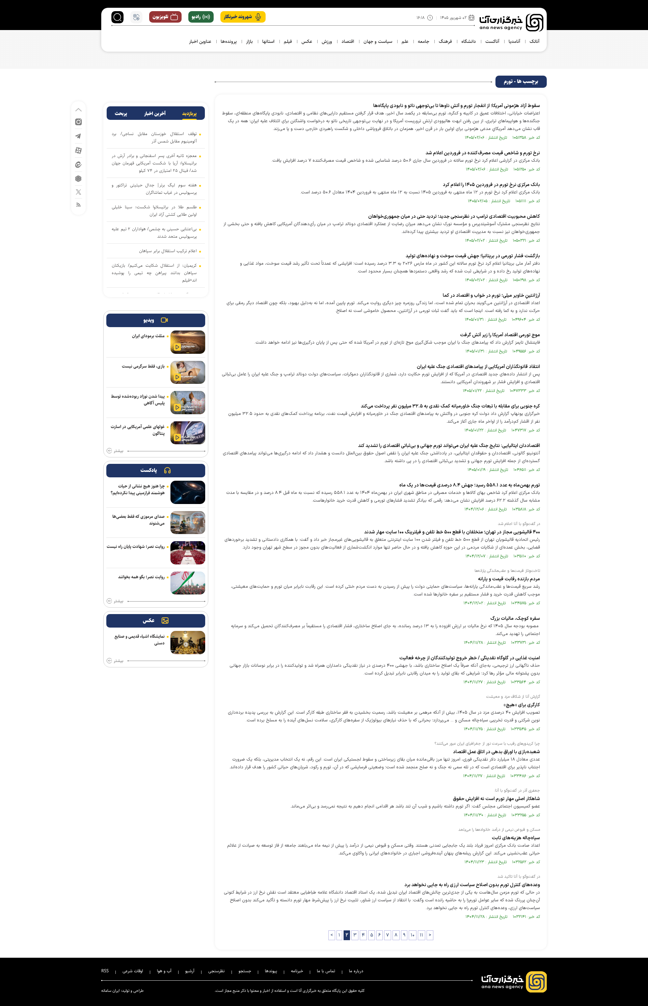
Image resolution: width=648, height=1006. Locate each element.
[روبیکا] (78, 178)
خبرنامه (297, 971)
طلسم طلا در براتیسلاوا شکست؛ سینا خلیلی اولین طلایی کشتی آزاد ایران (154, 211)
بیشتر (118, 451)
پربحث (121, 113)
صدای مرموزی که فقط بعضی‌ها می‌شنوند (138, 520)
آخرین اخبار (155, 113)
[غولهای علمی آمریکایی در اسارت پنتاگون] (187, 433)
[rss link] (78, 204)
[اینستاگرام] (78, 121)
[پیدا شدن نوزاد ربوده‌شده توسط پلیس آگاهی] (187, 402)
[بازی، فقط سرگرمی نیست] (187, 372)
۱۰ (412, 935)
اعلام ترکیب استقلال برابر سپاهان (168, 250)
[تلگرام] (78, 135)
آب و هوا (164, 971)
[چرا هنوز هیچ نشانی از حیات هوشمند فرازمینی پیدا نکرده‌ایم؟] (187, 492)
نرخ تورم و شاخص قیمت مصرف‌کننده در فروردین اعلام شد (483, 153)
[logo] (511, 22)
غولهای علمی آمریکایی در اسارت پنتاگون (138, 430)
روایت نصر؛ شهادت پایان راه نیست (136, 546)
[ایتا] (78, 164)
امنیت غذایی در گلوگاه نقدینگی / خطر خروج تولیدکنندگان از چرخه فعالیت (469, 658)
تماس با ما (326, 971)
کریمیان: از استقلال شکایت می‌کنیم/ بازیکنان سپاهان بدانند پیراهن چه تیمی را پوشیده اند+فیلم (154, 273)
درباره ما (356, 971)
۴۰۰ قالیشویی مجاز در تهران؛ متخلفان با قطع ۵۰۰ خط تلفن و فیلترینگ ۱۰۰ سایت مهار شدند (452, 532)
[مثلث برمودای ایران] (187, 342)
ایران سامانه (110, 990)
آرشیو (189, 971)
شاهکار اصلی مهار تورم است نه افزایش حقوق (496, 798)
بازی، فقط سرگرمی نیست (143, 366)
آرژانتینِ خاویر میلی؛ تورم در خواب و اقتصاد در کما (491, 295)
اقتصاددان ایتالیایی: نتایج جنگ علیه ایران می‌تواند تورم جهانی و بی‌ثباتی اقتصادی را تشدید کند (449, 445)
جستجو (245, 971)
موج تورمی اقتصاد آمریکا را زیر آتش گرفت (500, 335)
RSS (105, 971)
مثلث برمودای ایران (148, 336)
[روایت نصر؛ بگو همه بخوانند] (187, 583)
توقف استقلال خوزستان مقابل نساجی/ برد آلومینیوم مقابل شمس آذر (154, 137)
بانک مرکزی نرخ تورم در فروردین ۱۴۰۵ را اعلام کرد (491, 184)
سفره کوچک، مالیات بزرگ (515, 618)
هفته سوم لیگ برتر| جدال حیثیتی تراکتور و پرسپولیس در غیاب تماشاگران (154, 189)
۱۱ (421, 935)
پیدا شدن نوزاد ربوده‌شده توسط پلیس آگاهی (138, 399)
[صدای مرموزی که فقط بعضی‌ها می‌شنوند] (187, 522)
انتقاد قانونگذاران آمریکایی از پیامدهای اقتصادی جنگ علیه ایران (478, 366)
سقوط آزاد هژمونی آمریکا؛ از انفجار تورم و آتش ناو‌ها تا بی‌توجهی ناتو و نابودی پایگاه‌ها (456, 105)
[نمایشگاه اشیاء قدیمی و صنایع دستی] (187, 642)
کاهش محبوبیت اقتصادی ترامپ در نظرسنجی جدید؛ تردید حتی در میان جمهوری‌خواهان (454, 216)
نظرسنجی (216, 971)
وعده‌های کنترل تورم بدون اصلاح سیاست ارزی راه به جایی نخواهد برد (472, 885)
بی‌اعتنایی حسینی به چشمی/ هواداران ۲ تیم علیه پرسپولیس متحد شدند (154, 233)
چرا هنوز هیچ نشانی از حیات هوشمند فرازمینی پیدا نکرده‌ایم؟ (138, 489)
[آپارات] (78, 150)
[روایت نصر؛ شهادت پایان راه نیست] (187, 552)
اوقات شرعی (133, 971)
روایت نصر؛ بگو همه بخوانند (141, 577)
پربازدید (189, 113)
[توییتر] (78, 191)
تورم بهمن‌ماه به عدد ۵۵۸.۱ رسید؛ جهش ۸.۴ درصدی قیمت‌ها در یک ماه (469, 485)
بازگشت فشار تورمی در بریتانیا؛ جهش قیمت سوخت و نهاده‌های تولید (473, 256)
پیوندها (271, 971)
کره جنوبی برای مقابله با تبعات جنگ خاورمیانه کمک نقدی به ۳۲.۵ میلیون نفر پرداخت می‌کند (450, 406)
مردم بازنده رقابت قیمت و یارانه (509, 579)
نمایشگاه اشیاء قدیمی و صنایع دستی (139, 639)
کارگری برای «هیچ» (521, 705)
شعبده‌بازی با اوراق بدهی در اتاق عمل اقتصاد (496, 752)
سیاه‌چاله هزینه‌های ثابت (515, 838)
